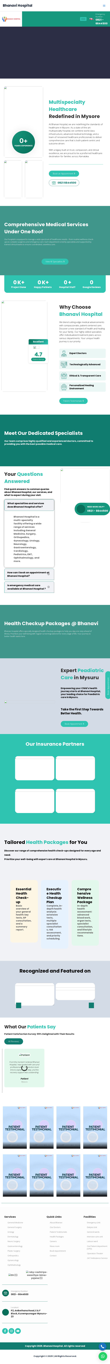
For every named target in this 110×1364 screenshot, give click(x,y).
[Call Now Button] (102, 1346)
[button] (18, 1005)
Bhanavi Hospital (17, 5)
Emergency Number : (100, 15)
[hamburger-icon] (83, 19)
